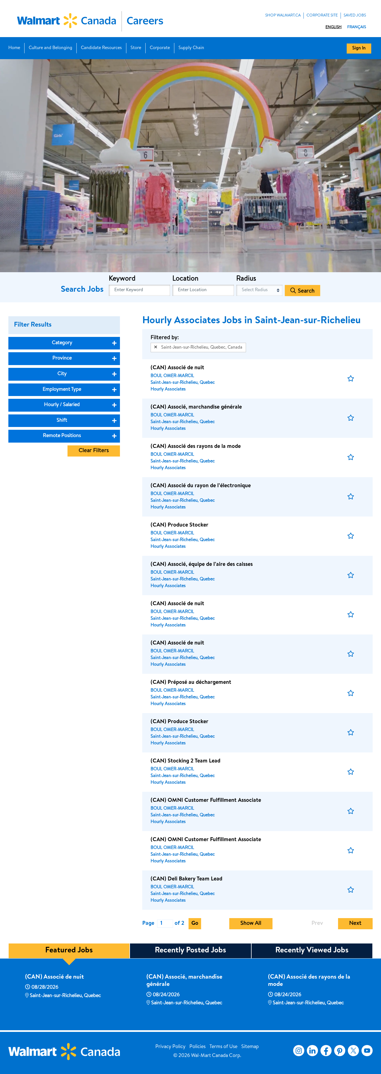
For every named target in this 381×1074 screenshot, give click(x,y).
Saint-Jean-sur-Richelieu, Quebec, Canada (201, 348)
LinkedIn (312, 1050)
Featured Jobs (69, 951)
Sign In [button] (359, 48)
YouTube (367, 1050)
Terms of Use (223, 1046)
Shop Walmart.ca (283, 16)
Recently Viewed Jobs (312, 951)
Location (185, 279)
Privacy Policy (170, 1046)
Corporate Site (322, 16)
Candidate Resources (101, 48)
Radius (246, 279)
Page (148, 923)
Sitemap (250, 1046)
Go (194, 923)
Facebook (324, 1050)
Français (356, 27)
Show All (250, 923)
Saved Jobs (355, 16)
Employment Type (62, 389)
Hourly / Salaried (62, 404)
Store (136, 48)
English (333, 27)
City (62, 373)
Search (306, 291)
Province (62, 358)
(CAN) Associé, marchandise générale (184, 981)
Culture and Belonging (50, 48)
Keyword (122, 279)
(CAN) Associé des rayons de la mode (309, 981)
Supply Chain (191, 48)
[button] (350, 379)
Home (14, 48)
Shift (62, 420)
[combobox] (203, 290)
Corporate (160, 48)
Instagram (298, 1050)
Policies (197, 1046)
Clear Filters (94, 451)
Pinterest (339, 1050)
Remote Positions (62, 435)
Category (62, 343)
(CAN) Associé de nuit (54, 977)
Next (355, 923)
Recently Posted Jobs (190, 951)
